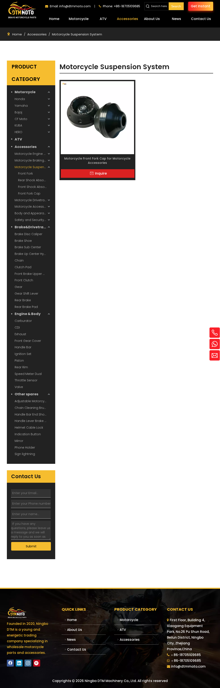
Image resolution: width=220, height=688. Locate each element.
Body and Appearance (32, 213)
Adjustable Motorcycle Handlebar (33, 401)
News (71, 639)
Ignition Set (23, 354)
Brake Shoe (23, 241)
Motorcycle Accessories (33, 206)
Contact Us (76, 649)
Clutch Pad (23, 267)
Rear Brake (23, 300)
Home (72, 620)
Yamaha (21, 106)
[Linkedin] (19, 663)
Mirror (19, 441)
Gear (18, 287)
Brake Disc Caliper (28, 234)
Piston (19, 360)
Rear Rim (21, 367)
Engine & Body (28, 313)
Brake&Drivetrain (31, 227)
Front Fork (25, 173)
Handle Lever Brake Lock (33, 421)
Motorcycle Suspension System (33, 167)
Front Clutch (24, 280)
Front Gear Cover (28, 341)
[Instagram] (27, 663)
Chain (19, 260)
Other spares (26, 394)
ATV (18, 139)
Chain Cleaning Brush (31, 408)
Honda (20, 99)
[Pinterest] (36, 663)
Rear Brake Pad (26, 307)
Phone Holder (25, 447)
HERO (18, 132)
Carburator (23, 321)
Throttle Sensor (26, 380)
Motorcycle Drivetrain (31, 200)
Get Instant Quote (200, 7)
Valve (19, 387)
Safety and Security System (33, 220)
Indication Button (28, 434)
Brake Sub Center (28, 247)
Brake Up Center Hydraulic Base (33, 254)
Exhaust (20, 334)
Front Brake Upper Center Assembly (33, 274)
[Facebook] (10, 663)
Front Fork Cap (29, 193)
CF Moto (21, 119)
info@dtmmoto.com (75, 6)
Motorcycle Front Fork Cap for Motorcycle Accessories (97, 160)
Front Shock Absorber (34, 187)
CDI (17, 327)
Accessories (26, 146)
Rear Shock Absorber (34, 180)
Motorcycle (25, 92)
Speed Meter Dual (28, 374)
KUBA (18, 125)
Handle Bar (23, 347)
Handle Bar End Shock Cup (33, 414)
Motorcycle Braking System (33, 160)
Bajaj (18, 112)
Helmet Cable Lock (29, 427)
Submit (31, 546)
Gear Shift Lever (26, 293)
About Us (74, 629)
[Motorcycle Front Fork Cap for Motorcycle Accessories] (97, 117)
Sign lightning (25, 454)
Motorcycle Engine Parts (33, 154)
